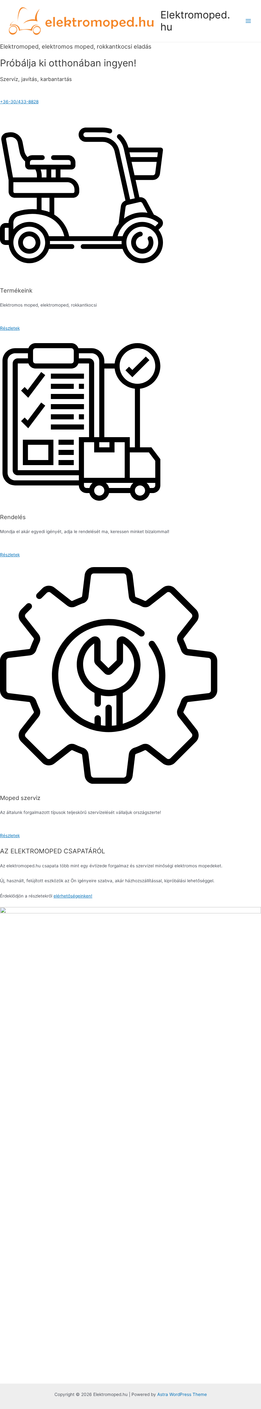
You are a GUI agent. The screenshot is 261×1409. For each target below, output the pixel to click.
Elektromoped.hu (195, 21)
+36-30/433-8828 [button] (19, 101)
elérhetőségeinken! (72, 895)
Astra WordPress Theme (182, 1394)
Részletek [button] (10, 328)
